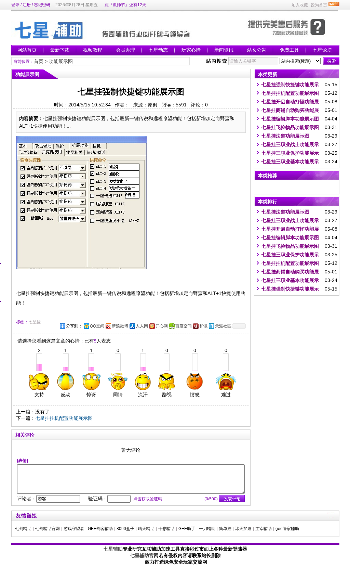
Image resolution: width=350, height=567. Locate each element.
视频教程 (92, 50)
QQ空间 (97, 326)
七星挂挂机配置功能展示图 (64, 418)
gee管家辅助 (287, 528)
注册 (27, 4)
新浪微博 (120, 326)
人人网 (142, 326)
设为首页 (319, 5)
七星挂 (34, 322)
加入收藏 (300, 5)
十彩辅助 (166, 528)
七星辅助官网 (144, 555)
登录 (15, 4)
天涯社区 (223, 326)
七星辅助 (113, 549)
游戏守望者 (74, 528)
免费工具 (289, 50)
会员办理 (125, 50)
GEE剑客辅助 (100, 528)
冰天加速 (243, 528)
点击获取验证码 (147, 499)
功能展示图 (61, 61)
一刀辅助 (207, 528)
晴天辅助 (146, 528)
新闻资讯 (223, 50)
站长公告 (256, 50)
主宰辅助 (263, 528)
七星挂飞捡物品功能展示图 (290, 127)
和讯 (203, 326)
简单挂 (225, 528)
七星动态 (158, 50)
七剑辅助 (23, 528)
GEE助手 (186, 528)
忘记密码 (42, 4)
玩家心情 (191, 50)
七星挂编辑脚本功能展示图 (290, 118)
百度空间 (183, 326)
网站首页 (27, 50)
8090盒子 (125, 528)
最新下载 (59, 50)
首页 (38, 61)
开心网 (162, 326)
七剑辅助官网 (47, 528)
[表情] (22, 460)
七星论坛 (322, 50)
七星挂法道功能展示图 (285, 136)
